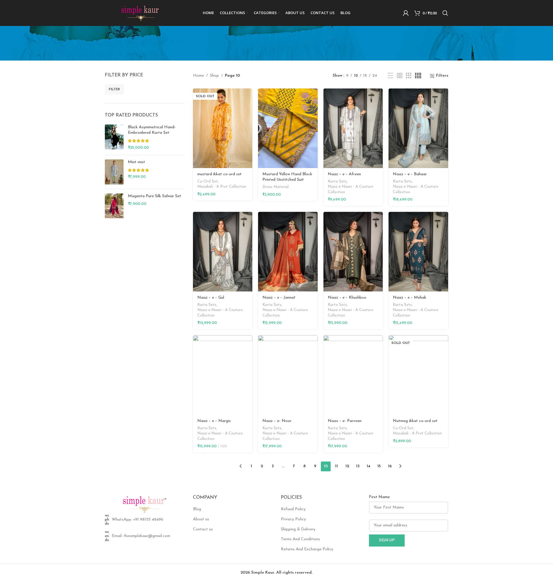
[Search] (445, 13)
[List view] (390, 76)
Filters (442, 76)
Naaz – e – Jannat (279, 297)
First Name (379, 497)
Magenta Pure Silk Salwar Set (154, 196)
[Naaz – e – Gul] (223, 251)
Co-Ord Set (207, 181)
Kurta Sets (337, 181)
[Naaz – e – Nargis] (223, 375)
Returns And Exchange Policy (307, 549)
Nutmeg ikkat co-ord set (415, 421)
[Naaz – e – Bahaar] (418, 128)
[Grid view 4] (418, 76)
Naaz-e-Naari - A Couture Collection (350, 189)
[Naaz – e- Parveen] (353, 375)
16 (390, 466)
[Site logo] (141, 13)
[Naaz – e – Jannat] (288, 251)
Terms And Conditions (300, 539)
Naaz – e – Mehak (409, 297)
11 (336, 466)
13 (357, 466)
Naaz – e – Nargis (214, 421)
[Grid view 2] (399, 76)
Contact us (203, 529)
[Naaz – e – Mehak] (418, 251)
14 (368, 466)
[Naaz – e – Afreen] (353, 128)
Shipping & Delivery (298, 529)
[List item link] (144, 520)
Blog (197, 509)
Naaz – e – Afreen (344, 174)
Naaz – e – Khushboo (347, 297)
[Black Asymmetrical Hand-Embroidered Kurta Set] (114, 137)
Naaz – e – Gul (210, 297)
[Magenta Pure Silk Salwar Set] (114, 206)
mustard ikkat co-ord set (219, 174)
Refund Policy (293, 509)
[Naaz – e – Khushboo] (353, 251)
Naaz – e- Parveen (344, 421)
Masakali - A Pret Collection (221, 187)
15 (379, 466)
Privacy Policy (293, 519)
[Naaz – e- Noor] (288, 375)
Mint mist (136, 162)
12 (347, 466)
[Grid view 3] (408, 76)
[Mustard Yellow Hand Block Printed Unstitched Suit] (288, 128)
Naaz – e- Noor (276, 421)
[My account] (406, 13)
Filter (114, 89)
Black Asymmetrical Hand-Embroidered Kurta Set (152, 130)
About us (201, 519)
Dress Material (275, 187)
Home (198, 76)
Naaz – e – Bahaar (410, 174)
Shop (214, 76)
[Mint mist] (114, 171)
